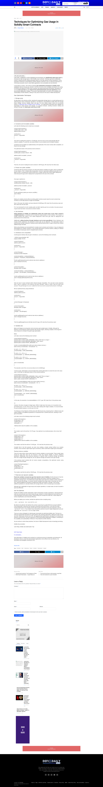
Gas (22, 548)
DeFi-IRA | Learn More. (42, 782)
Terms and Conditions (80, 782)
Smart (31, 548)
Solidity (35, 548)
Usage (45, 548)
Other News (60, 7)
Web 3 (20, 18)
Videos (66, 7)
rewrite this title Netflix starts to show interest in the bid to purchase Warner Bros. (27, 699)
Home (15, 18)
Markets (53, 7)
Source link (16, 545)
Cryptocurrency (35, 7)
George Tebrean (21, 27)
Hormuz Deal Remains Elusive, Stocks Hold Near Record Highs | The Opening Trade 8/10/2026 (23, 689)
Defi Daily (21, 782)
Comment (16, 586)
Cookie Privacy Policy (72, 782)
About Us (33, 782)
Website (41, 606)
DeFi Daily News (18, 532)
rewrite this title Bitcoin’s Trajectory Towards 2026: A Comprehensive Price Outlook (27, 665)
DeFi (42, 7)
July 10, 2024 (28, 27)
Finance (47, 7)
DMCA (66, 782)
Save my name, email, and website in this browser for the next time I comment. (31, 611)
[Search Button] (28, 625)
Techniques (40, 548)
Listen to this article (20, 75)
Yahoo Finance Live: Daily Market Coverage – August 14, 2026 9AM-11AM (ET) (23, 710)
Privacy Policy (61, 782)
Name (15, 601)
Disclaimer (56, 782)
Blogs (37, 782)
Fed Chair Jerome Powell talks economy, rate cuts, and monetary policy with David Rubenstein (27, 678)
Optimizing (27, 548)
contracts (18, 548)
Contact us (87, 782)
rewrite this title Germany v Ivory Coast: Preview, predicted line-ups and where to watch (27, 652)
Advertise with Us (50, 782)
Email (15, 606)
